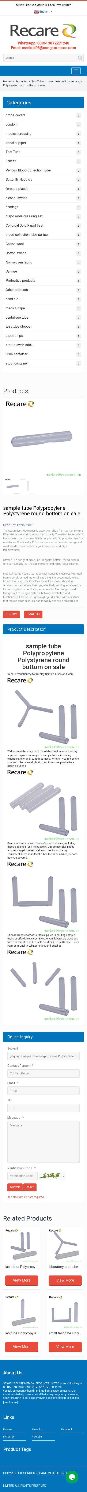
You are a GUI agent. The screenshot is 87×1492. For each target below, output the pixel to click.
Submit (15, 1187)
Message (15, 1118)
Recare (7, 1429)
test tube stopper (19, 326)
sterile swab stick (19, 345)
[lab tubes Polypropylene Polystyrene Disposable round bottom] (21, 1245)
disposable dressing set (24, 216)
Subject (12, 1048)
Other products (17, 290)
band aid (12, 299)
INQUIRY (11, 614)
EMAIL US (33, 614)
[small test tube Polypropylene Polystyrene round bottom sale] (65, 1312)
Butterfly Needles (19, 180)
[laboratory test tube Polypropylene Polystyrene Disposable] (65, 1245)
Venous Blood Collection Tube (28, 170)
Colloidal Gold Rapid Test (25, 225)
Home (7, 81)
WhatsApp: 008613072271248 (43, 43)
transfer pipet (16, 143)
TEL (10, 1100)
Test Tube (38, 81)
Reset (30, 1187)
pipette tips (14, 336)
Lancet (11, 161)
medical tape (15, 308)
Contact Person (20, 1066)
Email (13, 1083)
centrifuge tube (17, 317)
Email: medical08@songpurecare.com (43, 47)
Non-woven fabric (19, 262)
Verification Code (21, 1168)
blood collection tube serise (27, 235)
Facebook (67, 1429)
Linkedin (37, 1429)
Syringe (11, 271)
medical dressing (19, 134)
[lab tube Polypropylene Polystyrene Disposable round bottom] (21, 1312)
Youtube (37, 1436)
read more (10, 1402)
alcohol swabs (16, 198)
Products (21, 81)
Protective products (20, 281)
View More (22, 1280)
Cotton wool (15, 244)
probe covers (16, 115)
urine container (17, 354)
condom (12, 124)
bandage (12, 207)
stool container (17, 363)
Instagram (9, 1436)
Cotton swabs (16, 253)
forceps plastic (17, 189)
